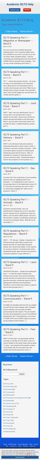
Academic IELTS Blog (17, 20)
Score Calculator (23, 444)
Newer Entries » (26, 31)
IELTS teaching (7, 423)
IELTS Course (13, 444)
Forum (36, 444)
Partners (25, 446)
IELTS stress (7, 412)
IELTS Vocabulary (8, 429)
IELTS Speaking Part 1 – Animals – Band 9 (16, 201)
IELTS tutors (7, 426)
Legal (19, 446)
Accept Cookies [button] (20, 457)
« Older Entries (11, 31)
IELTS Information (8, 386)
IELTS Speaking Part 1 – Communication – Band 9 (17, 297)
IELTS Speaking (7, 406)
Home (5, 444)
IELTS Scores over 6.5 (9, 403)
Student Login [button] (14, 10)
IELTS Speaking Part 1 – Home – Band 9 (16, 73)
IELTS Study (6, 414)
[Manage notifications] (28, 455)
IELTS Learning (7, 389)
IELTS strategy (7, 409)
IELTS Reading (7, 400)
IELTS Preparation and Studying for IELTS (15, 398)
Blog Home (7, 365)
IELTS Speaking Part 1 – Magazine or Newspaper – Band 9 (18, 40)
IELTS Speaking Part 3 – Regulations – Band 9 (16, 232)
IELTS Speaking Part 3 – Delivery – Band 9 (16, 136)
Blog (31, 444)
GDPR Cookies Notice (10, 453)
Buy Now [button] (27, 10)
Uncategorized (7, 431)
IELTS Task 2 (7, 420)
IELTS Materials (7, 395)
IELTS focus (6, 384)
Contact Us (13, 446)
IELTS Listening (7, 392)
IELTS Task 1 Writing (9, 417)
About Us (32, 446)
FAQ (7, 446)
